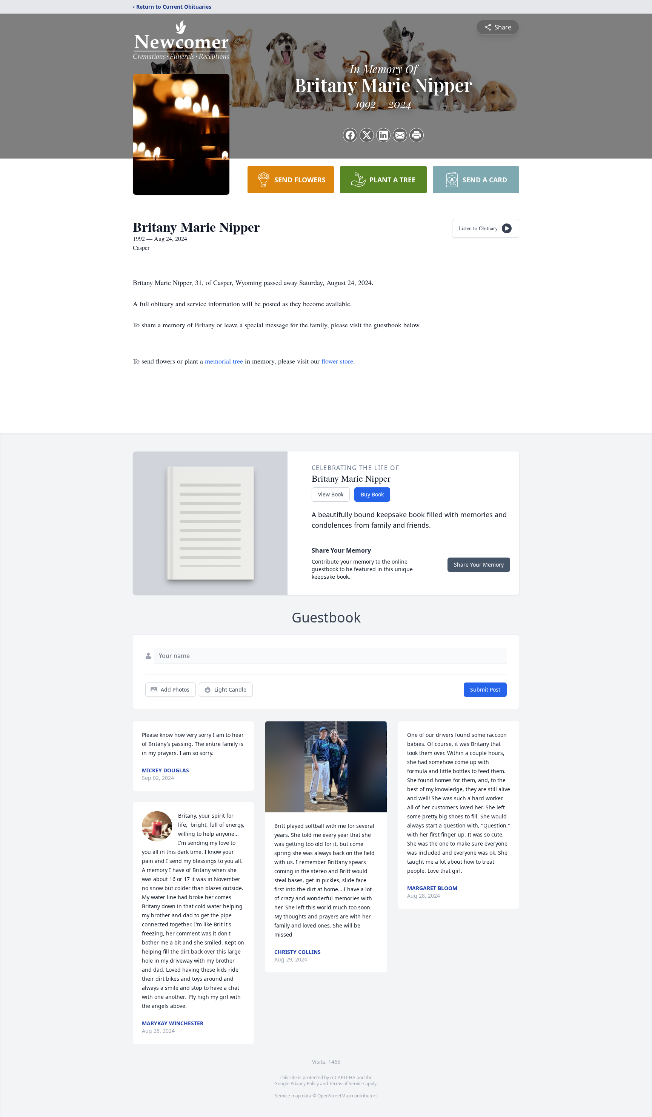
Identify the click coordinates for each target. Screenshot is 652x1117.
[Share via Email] (400, 135)
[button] (326, 766)
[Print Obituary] (416, 135)
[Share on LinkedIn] (383, 135)
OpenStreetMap (334, 1095)
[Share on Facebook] (350, 135)
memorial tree (224, 360)
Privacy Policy (305, 1083)
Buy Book (372, 494)
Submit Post (485, 689)
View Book (330, 494)
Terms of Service (346, 1083)
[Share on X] (367, 135)
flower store (337, 360)
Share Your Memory (479, 564)
